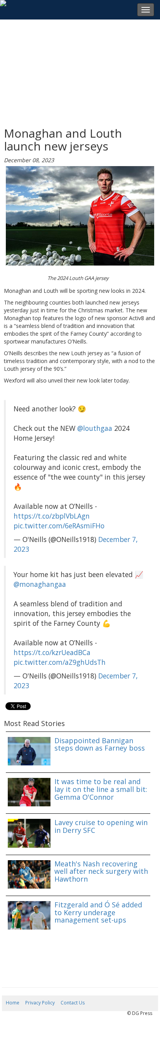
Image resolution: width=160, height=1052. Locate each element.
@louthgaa (94, 428)
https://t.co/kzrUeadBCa (52, 652)
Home (12, 1002)
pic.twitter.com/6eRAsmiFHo (59, 525)
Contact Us (73, 1002)
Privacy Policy (40, 1002)
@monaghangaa (40, 584)
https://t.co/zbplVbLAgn (52, 516)
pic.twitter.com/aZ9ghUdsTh (60, 662)
